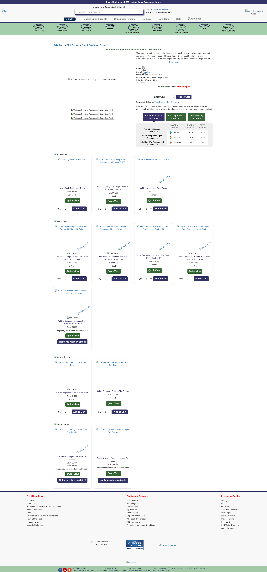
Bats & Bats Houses (133, 33)
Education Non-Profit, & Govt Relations (44, 506)
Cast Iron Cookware (230, 510)
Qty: (59, 209)
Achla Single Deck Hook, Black (72, 188)
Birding (224, 500)
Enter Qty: (159, 97)
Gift (204, 29)
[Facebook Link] (60, 570)
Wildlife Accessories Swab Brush (153, 188)
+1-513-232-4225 (161, 9)
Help (178, 19)
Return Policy (132, 513)
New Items (164, 19)
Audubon (146, 72)
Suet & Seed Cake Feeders (94, 45)
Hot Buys (147, 19)
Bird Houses (62, 31)
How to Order (132, 500)
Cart (253, 14)
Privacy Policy (33, 522)
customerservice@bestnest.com (114, 571)
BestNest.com (202, 568)
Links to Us (31, 513)
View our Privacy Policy (161, 571)
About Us (31, 500)
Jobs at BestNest (34, 510)
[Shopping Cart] (253, 11)
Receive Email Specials (95, 19)
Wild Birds (59, 45)
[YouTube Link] (65, 570)
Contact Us (31, 503)
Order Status (132, 506)
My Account (132, 510)
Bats (223, 503)
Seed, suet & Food (181, 33)
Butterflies (225, 506)
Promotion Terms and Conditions (141, 525)
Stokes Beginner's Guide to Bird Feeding (113, 391)
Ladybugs (225, 513)
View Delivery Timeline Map (166, 102)
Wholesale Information (136, 519)
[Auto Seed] (195, 19)
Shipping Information (136, 516)
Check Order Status (124, 19)
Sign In (69, 19)
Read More (174, 62)
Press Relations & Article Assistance (42, 516)
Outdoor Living (38, 31)
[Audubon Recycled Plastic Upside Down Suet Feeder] (92, 110)
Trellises (109, 29)
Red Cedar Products (230, 525)
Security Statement (35, 525)
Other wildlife (157, 31)
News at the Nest (34, 519)
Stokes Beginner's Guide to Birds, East (72, 393)
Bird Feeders (86, 31)
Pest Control (226, 522)
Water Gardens (227, 528)
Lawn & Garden (228, 516)
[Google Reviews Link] (69, 570)
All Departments (228, 31)
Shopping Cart (133, 503)
